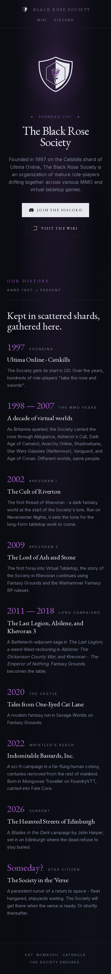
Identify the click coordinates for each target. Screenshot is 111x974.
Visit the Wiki (59, 228)
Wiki (42, 20)
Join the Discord (59, 210)
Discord (64, 20)
